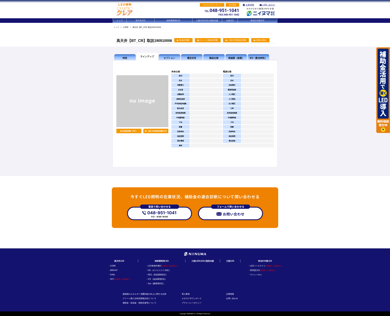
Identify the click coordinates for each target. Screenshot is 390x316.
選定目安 (191, 58)
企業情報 (250, 5)
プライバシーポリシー (192, 303)
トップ (120, 20)
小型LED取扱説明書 (237, 40)
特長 (125, 58)
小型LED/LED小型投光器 (207, 20)
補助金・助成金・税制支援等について (139, 303)
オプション (169, 58)
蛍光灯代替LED (257, 20)
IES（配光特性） (258, 58)
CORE (125, 27)
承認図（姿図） (236, 58)
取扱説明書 (184, 40)
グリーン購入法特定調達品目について (139, 298)
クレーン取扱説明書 (209, 40)
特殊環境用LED (173, 20)
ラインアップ (147, 56)
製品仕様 (213, 58)
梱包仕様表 (261, 40)
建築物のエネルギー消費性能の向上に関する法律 (144, 294)
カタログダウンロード (192, 298)
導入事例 (186, 294)
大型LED (230, 20)
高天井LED (140, 20)
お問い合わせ (268, 5)
